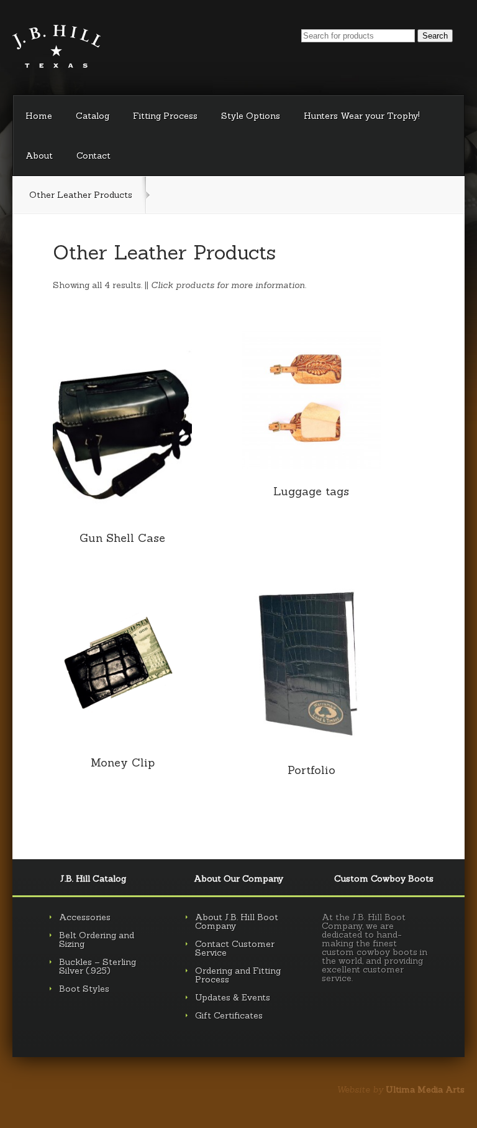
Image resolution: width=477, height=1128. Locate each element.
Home (38, 115)
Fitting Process (165, 115)
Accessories (85, 917)
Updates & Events (232, 997)
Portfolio (311, 770)
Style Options (250, 115)
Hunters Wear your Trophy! (362, 115)
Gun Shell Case (122, 538)
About (39, 155)
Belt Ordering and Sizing (96, 939)
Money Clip (123, 762)
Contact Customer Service (235, 948)
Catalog (92, 115)
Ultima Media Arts (425, 1089)
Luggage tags (311, 491)
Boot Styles (84, 988)
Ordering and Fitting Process (238, 975)
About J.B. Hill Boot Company (236, 921)
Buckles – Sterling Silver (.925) (97, 966)
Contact (93, 155)
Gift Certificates (229, 1015)
